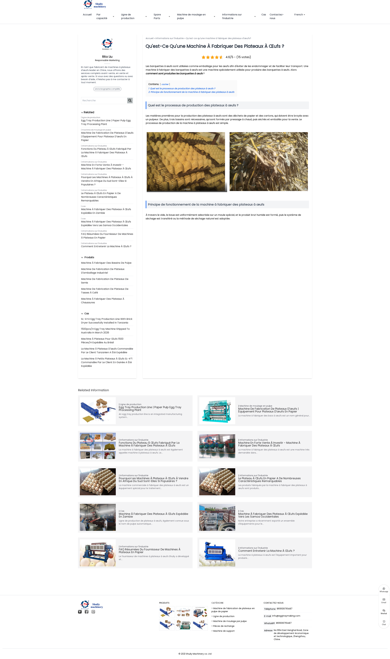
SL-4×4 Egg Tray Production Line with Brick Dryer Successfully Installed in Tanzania (106, 320)
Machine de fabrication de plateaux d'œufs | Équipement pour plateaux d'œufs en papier (107, 136)
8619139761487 (284, 608)
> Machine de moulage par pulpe (229, 621)
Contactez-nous (277, 16)
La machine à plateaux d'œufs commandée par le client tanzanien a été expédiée (107, 350)
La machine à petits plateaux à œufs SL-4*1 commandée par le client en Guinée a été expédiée (106, 362)
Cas (263, 14)
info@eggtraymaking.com (286, 615)
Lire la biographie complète (107, 89)
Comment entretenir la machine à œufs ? (106, 246)
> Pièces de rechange (222, 626)
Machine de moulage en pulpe (191, 16)
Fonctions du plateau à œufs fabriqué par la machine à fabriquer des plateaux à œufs (106, 152)
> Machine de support (223, 630)
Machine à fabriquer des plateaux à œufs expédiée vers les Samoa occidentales (106, 223)
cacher (164, 84)
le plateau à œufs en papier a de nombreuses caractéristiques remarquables (101, 196)
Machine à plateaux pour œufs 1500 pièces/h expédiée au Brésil (102, 340)
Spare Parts (157, 16)
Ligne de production (127, 16)
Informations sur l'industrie (232, 16)
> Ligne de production (222, 616)
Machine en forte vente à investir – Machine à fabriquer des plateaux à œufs (106, 166)
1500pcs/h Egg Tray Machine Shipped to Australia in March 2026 (105, 330)
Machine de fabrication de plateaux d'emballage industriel (102, 270)
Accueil (87, 14)
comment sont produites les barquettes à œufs (174, 73)
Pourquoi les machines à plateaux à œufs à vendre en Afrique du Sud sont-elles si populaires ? (107, 180)
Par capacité (101, 16)
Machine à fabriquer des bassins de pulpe (106, 263)
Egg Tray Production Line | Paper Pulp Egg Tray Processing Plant (106, 122)
